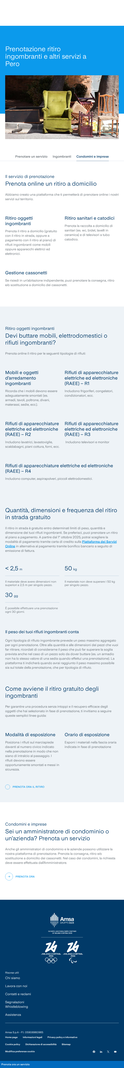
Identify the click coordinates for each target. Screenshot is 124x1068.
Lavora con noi (16, 986)
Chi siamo (12, 978)
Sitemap (66, 1044)
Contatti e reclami (18, 994)
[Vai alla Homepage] (62, 938)
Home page (11, 1037)
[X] (108, 1051)
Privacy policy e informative (62, 1037)
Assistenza (13, 1015)
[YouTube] (115, 1051)
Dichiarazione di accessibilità (41, 1044)
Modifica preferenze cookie (20, 1051)
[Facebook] (94, 1051)
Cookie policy (12, 1044)
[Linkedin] (101, 1051)
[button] (31, 156)
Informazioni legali (32, 1037)
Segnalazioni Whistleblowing (16, 1004)
